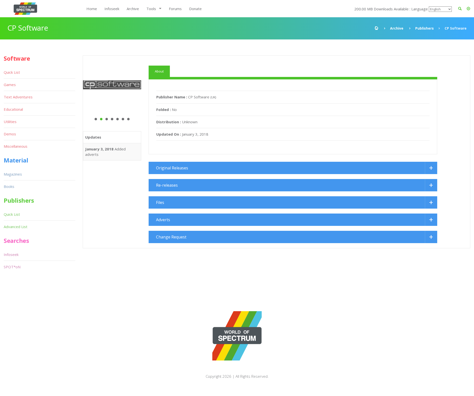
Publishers (424, 28)
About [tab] (159, 71)
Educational (13, 109)
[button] (468, 8)
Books (9, 186)
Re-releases (167, 185)
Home (91, 8)
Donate (195, 8)
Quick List (12, 72)
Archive (133, 8)
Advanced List (15, 226)
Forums (175, 8)
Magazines (13, 174)
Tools (151, 8)
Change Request (171, 237)
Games (10, 84)
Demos (10, 133)
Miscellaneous (15, 146)
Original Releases (172, 168)
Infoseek (111, 8)
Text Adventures (18, 96)
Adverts (163, 219)
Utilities (10, 121)
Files (160, 202)
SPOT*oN (12, 266)
